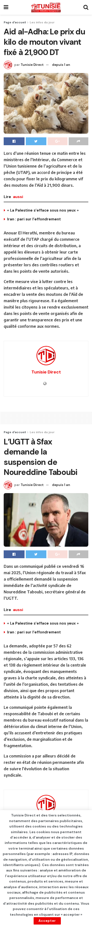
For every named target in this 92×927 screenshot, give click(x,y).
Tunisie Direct (32, 65)
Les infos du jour (42, 22)
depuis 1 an (61, 65)
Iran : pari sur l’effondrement (34, 219)
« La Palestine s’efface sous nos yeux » (43, 210)
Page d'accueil (15, 22)
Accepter (47, 921)
